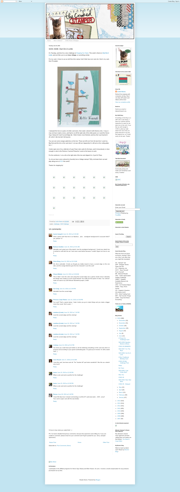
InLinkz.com (51, 214)
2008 (119, 416)
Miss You (121, 374)
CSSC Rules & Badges (72, 40)
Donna (55, 394)
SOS (61, 161)
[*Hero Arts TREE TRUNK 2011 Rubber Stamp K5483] (54, 178)
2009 (119, 413)
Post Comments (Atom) (64, 445)
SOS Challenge (64, 224)
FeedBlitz (118, 215)
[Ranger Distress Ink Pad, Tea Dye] (104, 178)
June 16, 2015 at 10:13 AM (69, 261)
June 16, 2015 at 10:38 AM (71, 274)
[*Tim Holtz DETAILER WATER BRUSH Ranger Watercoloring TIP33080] (104, 188)
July (120, 333)
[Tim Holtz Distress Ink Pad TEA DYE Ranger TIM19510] (54, 188)
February (122, 395)
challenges (57, 224)
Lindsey (55, 345)
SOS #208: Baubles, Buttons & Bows (125, 343)
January (121, 397)
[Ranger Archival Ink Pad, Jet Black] (74, 178)
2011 (119, 408)
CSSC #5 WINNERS (124, 346)
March (121, 392)
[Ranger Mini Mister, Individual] (84, 188)
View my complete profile (122, 102)
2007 (119, 418)
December (122, 320)
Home (49, 40)
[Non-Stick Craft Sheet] (74, 188)
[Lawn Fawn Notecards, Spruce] (54, 208)
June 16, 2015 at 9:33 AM (70, 234)
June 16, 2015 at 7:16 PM (71, 312)
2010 (119, 411)
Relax (120, 365)
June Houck (57, 359)
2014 (119, 400)
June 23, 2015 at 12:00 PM (65, 372)
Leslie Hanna (121, 91)
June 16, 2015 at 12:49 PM (68, 288)
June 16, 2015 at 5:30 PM (75, 299)
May (120, 387)
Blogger (98, 480)
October (121, 325)
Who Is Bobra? (58, 40)
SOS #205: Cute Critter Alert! (123, 371)
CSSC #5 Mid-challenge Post (124, 362)
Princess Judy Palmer (60, 299)
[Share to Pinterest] (83, 221)
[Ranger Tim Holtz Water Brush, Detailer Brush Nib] (54, 198)
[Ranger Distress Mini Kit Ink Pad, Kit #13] (94, 178)
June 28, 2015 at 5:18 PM (65, 394)
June (120, 336)
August (121, 330)
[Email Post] (72, 221)
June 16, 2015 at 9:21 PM (66, 345)
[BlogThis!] (78, 221)
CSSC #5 (121, 377)
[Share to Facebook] (81, 221)
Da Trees (121, 368)
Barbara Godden (58, 247)
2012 (119, 406)
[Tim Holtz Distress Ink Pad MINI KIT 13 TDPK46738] (84, 178)
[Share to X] (80, 221)
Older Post (106, 442)
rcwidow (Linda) (58, 312)
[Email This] (76, 221)
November (122, 323)
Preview (117, 213)
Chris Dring (56, 261)
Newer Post (52, 442)
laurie (55, 372)
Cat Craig (56, 288)
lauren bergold (58, 234)
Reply (55, 241)
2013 (119, 403)
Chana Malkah (57, 274)
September (122, 328)
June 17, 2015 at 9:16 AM (69, 359)
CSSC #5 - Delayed (124, 384)
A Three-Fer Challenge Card (124, 338)
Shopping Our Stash (82, 53)
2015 (119, 318)
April (120, 390)
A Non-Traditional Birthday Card (124, 357)
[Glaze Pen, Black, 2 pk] (74, 198)
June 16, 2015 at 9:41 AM (72, 247)
